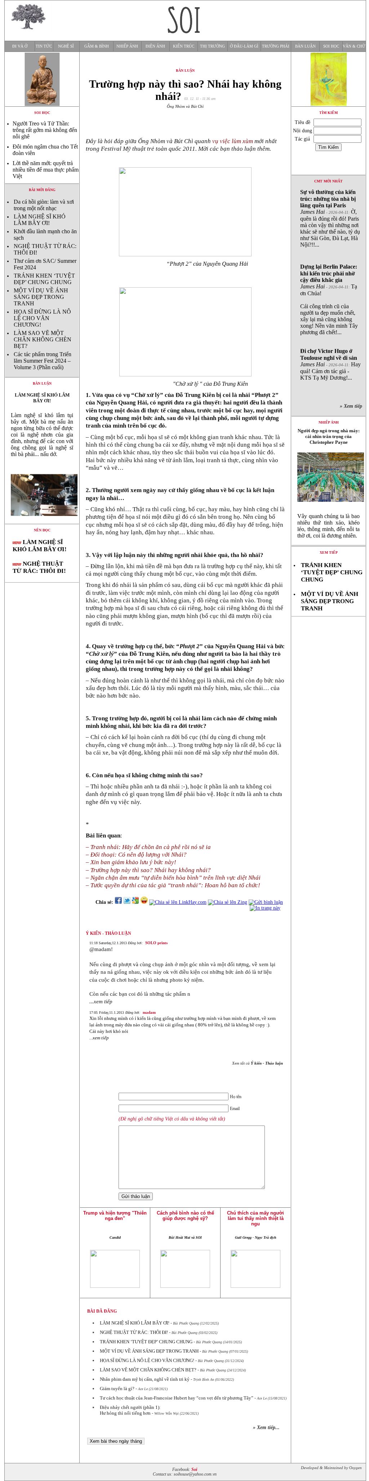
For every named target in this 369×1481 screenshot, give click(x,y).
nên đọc (42, 530)
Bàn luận (305, 46)
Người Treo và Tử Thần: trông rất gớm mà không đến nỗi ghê (45, 130)
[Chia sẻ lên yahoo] (144, 902)
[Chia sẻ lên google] (135, 902)
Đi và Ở (19, 46)
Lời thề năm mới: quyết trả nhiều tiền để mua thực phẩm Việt (46, 169)
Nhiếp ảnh (127, 46)
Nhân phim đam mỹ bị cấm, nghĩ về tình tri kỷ (145, 1379)
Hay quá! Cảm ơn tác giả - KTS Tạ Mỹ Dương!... (330, 364)
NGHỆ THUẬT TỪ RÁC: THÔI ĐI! (39, 567)
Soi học (331, 46)
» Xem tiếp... (266, 1427)
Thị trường (212, 46)
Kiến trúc (183, 46)
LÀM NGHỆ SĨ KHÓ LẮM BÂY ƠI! (40, 219)
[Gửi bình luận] (266, 902)
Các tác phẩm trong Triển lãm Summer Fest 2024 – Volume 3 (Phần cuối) (42, 360)
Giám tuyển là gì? (117, 1388)
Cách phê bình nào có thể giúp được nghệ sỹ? (185, 1215)
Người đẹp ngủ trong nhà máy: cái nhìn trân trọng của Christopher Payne (329, 436)
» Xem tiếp (352, 406)
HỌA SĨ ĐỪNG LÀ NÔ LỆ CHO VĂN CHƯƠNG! (42, 318)
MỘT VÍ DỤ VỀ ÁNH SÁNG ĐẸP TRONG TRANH (41, 296)
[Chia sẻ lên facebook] (118, 902)
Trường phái (275, 46)
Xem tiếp (329, 552)
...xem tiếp (100, 1001)
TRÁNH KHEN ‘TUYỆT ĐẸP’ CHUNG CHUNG (44, 279)
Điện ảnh (155, 46)
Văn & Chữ (354, 46)
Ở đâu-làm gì (244, 46)
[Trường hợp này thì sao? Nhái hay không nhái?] (41, 522)
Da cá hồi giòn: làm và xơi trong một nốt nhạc (44, 205)
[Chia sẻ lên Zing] (227, 902)
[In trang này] (266, 908)
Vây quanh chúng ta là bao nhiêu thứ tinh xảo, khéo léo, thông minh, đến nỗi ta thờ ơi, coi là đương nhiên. (328, 526)
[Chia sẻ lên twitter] (126, 902)
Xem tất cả (257, 1063)
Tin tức (44, 46)
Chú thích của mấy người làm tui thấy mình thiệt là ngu (255, 1218)
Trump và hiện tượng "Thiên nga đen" (115, 1215)
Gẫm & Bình (96, 46)
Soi (194, 1469)
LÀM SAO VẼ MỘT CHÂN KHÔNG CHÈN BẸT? (42, 339)
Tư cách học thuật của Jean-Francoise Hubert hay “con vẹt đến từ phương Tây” (176, 1398)
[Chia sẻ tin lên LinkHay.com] (177, 902)
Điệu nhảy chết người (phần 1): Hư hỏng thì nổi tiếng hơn (130, 1410)
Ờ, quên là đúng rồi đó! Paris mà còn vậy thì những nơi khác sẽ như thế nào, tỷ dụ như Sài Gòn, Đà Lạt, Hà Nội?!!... (330, 218)
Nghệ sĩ (66, 46)
